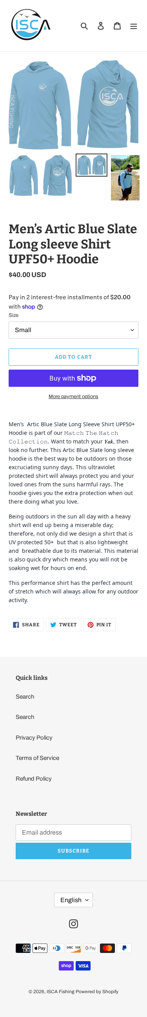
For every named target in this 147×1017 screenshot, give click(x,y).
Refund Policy (34, 779)
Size (13, 315)
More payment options (73, 396)
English (71, 900)
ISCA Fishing (60, 991)
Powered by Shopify (97, 991)
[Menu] (133, 25)
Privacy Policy (34, 738)
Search (25, 696)
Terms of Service (37, 758)
